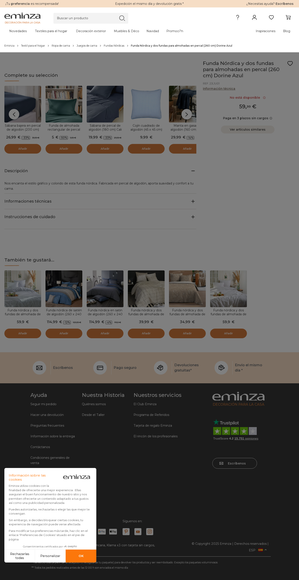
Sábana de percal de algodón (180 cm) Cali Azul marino (105, 129)
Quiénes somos (94, 404)
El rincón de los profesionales (156, 436)
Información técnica (219, 89)
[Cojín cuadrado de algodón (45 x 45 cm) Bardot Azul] (146, 104)
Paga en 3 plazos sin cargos (245, 118)
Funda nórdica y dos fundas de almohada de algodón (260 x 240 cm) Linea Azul (22, 316)
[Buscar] (122, 18)
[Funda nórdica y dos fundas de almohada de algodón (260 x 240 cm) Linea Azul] (22, 288)
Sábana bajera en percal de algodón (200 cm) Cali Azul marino (23, 129)
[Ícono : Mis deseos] (290, 63)
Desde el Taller (93, 415)
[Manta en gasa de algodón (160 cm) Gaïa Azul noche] (187, 104)
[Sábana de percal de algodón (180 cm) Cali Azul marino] (105, 104)
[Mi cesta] (288, 18)
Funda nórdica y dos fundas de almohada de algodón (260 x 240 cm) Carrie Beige (146, 316)
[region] (149, 45)
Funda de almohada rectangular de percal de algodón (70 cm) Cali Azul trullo (64, 131)
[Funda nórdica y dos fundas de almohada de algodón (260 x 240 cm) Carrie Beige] (146, 288)
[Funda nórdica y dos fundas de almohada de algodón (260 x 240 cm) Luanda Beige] (187, 288)
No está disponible (246, 98)
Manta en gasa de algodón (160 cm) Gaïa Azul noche (187, 129)
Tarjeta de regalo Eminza (153, 426)
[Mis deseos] (271, 18)
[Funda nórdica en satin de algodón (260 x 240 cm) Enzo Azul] (105, 288)
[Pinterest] (126, 531)
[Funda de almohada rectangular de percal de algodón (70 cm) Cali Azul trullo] (64, 104)
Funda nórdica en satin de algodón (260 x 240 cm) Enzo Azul (105, 314)
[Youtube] (137, 531)
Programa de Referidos (151, 415)
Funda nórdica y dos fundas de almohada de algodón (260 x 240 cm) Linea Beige (228, 316)
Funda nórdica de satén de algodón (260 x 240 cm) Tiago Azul (64, 314)
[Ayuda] (238, 18)
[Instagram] (149, 531)
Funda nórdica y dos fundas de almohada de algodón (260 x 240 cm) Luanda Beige (187, 316)
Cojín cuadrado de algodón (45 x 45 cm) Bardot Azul (146, 129)
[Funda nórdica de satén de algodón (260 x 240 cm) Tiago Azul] (64, 288)
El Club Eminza (145, 404)
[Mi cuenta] (254, 18)
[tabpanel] (114, 31)
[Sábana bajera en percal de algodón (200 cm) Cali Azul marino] (22, 104)
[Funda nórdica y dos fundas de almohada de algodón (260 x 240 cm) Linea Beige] (228, 288)
